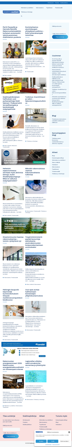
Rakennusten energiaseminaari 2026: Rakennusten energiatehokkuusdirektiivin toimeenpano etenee (13, 365)
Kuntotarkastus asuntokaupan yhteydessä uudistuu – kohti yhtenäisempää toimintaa (34, 31)
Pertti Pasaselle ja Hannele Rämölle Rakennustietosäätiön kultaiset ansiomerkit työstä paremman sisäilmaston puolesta (12, 32)
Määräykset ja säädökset (27, 7)
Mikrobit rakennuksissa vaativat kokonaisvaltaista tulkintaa (35, 171)
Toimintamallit (59, 7)
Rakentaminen (40, 7)
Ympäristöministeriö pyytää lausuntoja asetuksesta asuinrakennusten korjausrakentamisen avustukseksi (34, 242)
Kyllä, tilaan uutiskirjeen (59, 33)
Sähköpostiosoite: (57, 26)
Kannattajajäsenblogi (58, 158)
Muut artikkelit (7, 75)
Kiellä (52, 441)
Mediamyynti (51, 2)
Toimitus (57, 2)
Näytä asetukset (64, 441)
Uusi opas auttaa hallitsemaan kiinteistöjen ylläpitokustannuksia (34, 292)
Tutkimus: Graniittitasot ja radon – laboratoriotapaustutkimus (35, 100)
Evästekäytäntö (48, 444)
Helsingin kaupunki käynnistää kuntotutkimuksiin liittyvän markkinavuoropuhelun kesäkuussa (12, 294)
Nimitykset (14, 145)
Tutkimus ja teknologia (26, 12)
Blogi (53, 155)
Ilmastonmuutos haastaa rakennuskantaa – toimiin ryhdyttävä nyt (13, 239)
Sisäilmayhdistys (64, 2)
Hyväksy (41, 441)
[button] (69, 432)
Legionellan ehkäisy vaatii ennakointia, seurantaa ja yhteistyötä (35, 363)
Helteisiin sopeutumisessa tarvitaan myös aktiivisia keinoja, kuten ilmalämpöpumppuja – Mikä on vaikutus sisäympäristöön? (13, 174)
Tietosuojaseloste (56, 444)
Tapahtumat (49, 7)
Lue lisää (19, 72)
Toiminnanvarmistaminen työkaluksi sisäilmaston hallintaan (59, 120)
